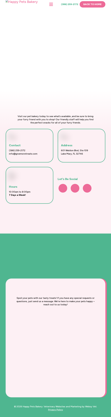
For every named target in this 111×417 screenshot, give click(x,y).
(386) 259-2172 (69, 4)
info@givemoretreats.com (23, 153)
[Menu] (51, 4)
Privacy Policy (55, 409)
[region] (55, 45)
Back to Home (92, 4)
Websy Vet (91, 406)
